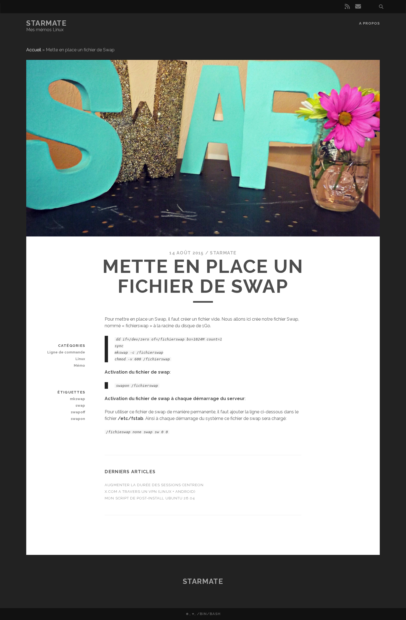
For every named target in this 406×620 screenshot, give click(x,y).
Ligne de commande (66, 352)
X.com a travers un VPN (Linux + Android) (150, 491)
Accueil (33, 49)
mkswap (77, 399)
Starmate (46, 23)
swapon (78, 419)
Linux (80, 359)
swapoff (78, 412)
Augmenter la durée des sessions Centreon (154, 485)
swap (80, 405)
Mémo (79, 365)
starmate (223, 253)
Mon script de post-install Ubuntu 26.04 (150, 498)
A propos (369, 23)
